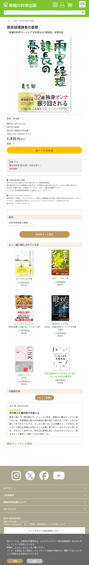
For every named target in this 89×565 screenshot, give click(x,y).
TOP (8, 21)
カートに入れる (44, 150)
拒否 (35, 561)
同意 (15, 561)
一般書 (14, 21)
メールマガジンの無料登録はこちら (44, 530)
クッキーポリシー (22, 547)
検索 (83, 12)
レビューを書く (44, 397)
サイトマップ (9, 508)
